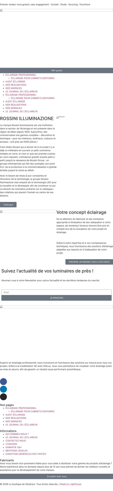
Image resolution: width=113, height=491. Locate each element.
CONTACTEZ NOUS (16, 440)
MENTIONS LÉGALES (17, 450)
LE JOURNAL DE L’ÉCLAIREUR (21, 91)
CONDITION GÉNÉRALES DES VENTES (26, 454)
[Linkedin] (3, 389)
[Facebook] (3, 381)
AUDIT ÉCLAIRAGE (15, 81)
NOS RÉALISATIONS (16, 84)
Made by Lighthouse (70, 484)
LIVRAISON (11, 444)
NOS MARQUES (14, 88)
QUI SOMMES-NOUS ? (17, 434)
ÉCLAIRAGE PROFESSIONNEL (21, 74)
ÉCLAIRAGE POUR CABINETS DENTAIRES (32, 78)
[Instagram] (3, 396)
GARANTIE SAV (13, 447)
